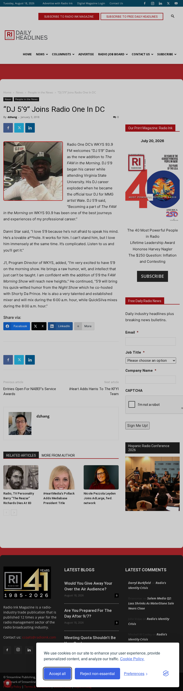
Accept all (57, 673)
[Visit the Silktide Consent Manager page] (166, 673)
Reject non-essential (97, 673)
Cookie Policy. (132, 658)
